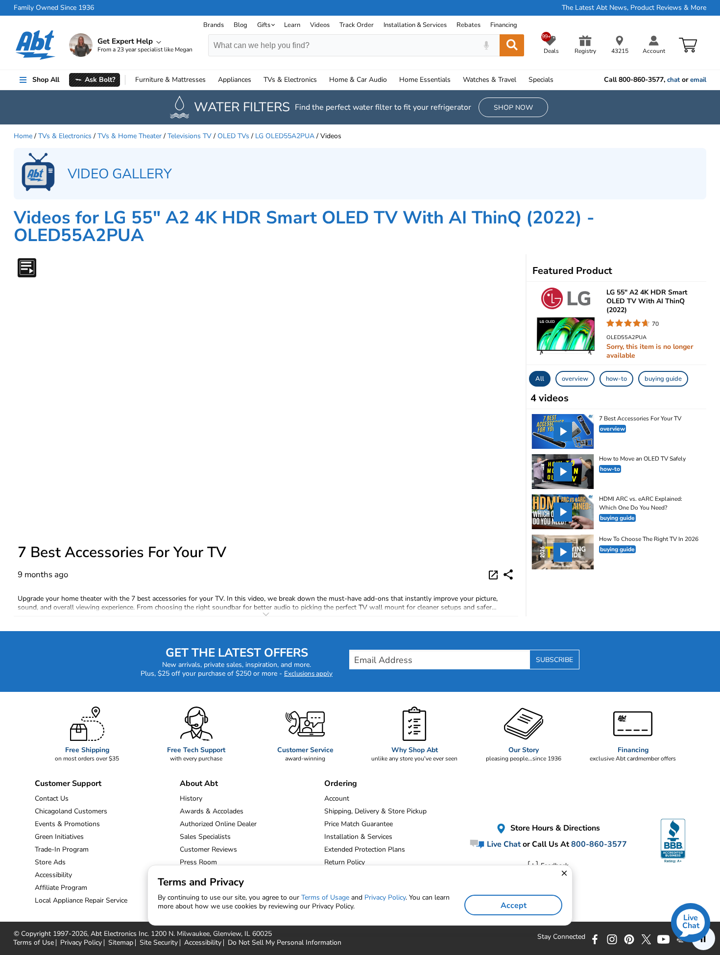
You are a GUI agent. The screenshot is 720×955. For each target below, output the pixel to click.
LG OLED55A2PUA (284, 136)
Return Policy (344, 862)
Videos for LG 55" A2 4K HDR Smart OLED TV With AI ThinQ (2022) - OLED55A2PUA (304, 226)
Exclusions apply (308, 673)
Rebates (468, 25)
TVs (290, 79)
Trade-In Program (62, 849)
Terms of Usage (325, 897)
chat (673, 79)
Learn (292, 25)
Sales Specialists (205, 836)
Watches (489, 79)
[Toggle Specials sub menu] (557, 79)
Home (425, 79)
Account (336, 798)
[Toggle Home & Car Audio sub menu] (391, 79)
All (539, 378)
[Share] (508, 574)
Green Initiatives (59, 836)
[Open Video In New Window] (494, 574)
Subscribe (554, 659)
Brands (213, 25)
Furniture (170, 79)
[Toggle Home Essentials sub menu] (455, 79)
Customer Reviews (208, 849)
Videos (320, 25)
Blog (240, 25)
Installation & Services (415, 25)
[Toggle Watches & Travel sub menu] (520, 79)
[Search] (512, 45)
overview (575, 378)
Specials (540, 79)
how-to (616, 378)
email (698, 79)
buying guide (663, 378)
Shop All (45, 79)
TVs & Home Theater (129, 136)
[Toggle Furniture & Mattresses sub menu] (210, 79)
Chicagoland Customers (71, 811)
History (191, 798)
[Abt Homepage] (35, 45)
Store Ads (50, 862)
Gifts (263, 25)
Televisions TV (190, 136)
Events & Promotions (67, 824)
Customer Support (68, 783)
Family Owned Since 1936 (54, 7)
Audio (358, 79)
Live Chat (503, 844)
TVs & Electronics (65, 136)
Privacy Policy (385, 897)
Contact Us (52, 798)
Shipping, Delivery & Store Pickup (375, 811)
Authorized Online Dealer (218, 824)
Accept (514, 905)
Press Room (198, 862)
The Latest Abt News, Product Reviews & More (634, 7)
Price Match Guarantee (358, 824)
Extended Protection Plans (364, 849)
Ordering (340, 783)
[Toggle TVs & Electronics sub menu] (321, 79)
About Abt (199, 783)
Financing (503, 25)
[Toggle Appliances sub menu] (255, 79)
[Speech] (486, 45)
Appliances (234, 79)
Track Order (356, 25)
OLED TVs (233, 136)
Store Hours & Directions (554, 828)
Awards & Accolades (211, 811)
